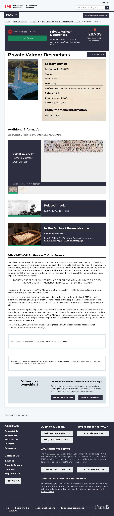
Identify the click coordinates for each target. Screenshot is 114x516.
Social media (22, 508)
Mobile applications (45, 508)
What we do (11, 439)
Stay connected (13, 473)
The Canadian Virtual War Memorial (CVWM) (61, 22)
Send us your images (63, 397)
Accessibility (11, 431)
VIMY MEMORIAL (52, 115)
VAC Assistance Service (54, 454)
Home (7, 22)
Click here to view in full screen (26, 184)
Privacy (13, 511)
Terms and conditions (72, 508)
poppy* (61, 42)
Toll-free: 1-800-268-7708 (56, 469)
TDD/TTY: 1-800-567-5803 (93, 469)
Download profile (96, 54)
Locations (10, 469)
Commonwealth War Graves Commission (50, 342)
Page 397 (48, 238)
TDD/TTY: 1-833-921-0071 (57, 440)
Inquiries (9, 461)
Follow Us (14, 482)
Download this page (73, 241)
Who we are (11, 435)
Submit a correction (90, 397)
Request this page (53, 241)
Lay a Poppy (27, 38)
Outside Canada (13, 465)
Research (10, 444)
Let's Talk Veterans (93, 433)
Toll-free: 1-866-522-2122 (57, 433)
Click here (17, 364)
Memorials (34, 22)
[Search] (107, 7)
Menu (10, 15)
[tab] (13, 190)
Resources (10, 448)
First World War (51, 211)
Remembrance (20, 22)
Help (7, 508)
